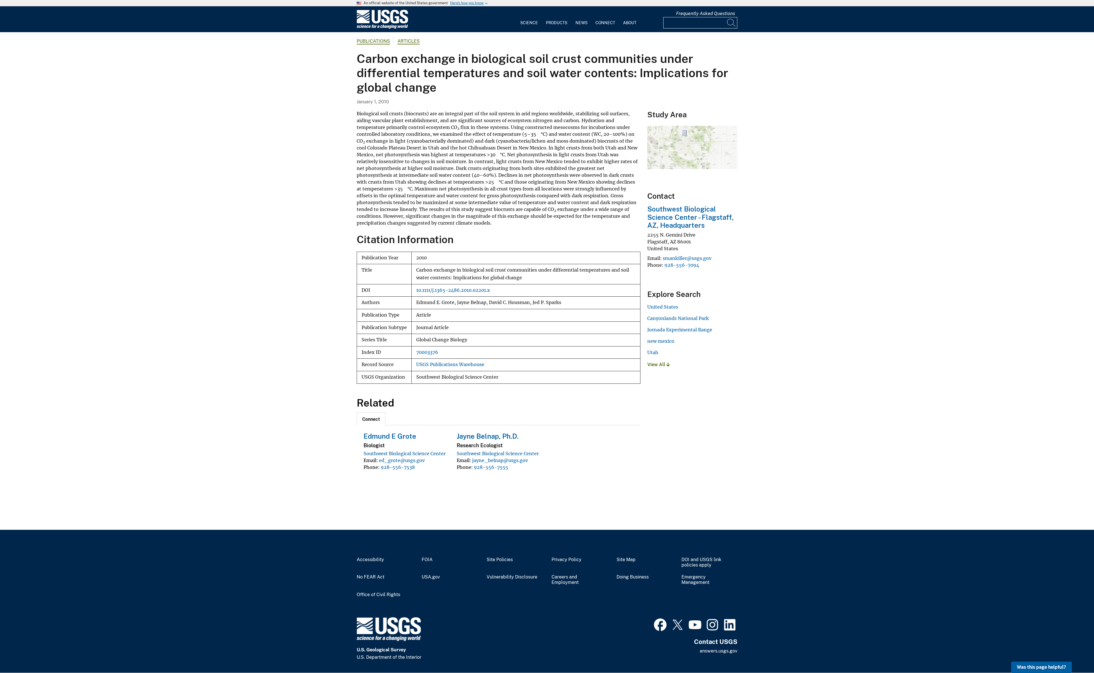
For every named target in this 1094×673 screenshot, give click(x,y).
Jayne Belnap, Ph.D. (488, 436)
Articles (408, 41)
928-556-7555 (491, 467)
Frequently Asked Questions (705, 13)
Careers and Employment (565, 579)
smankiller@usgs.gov (687, 258)
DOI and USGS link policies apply (701, 562)
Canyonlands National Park (678, 318)
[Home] (382, 27)
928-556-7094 (681, 265)
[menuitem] (529, 19)
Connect (605, 22)
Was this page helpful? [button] (1041, 667)
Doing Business (633, 577)
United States (662, 307)
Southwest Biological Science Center (405, 453)
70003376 (427, 352)
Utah (652, 352)
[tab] (371, 418)
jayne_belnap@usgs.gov (500, 460)
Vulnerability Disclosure (512, 577)
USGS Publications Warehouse (450, 364)
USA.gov (431, 577)
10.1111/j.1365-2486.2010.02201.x (453, 290)
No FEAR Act (370, 577)
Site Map (626, 559)
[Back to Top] (1073, 652)
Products (556, 22)
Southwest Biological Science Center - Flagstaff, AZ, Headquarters (690, 217)
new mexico (660, 341)
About (629, 22)
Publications (373, 41)
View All (656, 364)
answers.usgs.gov (718, 651)
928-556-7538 (398, 467)
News (581, 22)
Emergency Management (695, 579)
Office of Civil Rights (378, 594)
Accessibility (370, 559)
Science (529, 22)
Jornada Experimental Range (679, 330)
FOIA (427, 559)
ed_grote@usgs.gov (402, 460)
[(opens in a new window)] (660, 624)
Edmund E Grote (390, 436)
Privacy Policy (566, 559)
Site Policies (500, 559)
